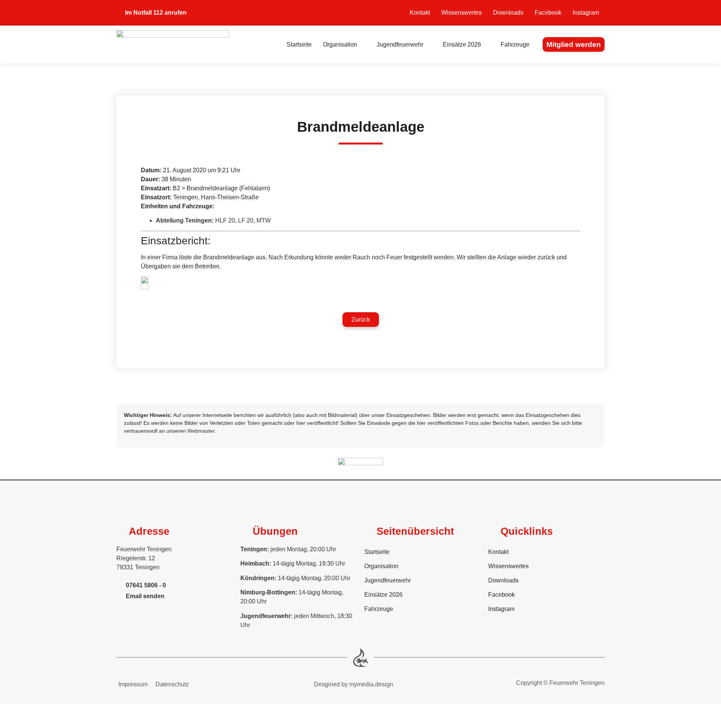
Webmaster (200, 431)
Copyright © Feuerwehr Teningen (560, 683)
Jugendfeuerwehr (400, 44)
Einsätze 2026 (462, 44)
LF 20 (245, 220)
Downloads (508, 12)
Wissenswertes (461, 12)
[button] (360, 319)
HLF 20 (225, 220)
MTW (263, 220)
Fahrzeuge (515, 44)
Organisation (340, 44)
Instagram (586, 12)
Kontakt (420, 12)
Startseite (299, 44)
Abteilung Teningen (184, 220)
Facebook (548, 12)
